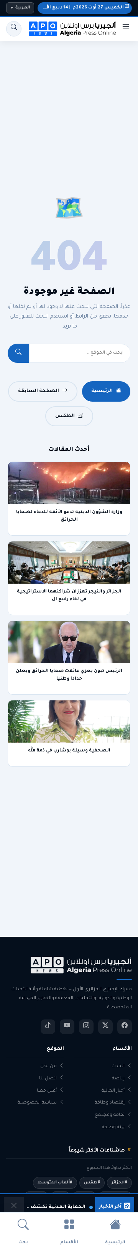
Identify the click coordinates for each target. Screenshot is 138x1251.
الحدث (118, 1066)
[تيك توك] (48, 1026)
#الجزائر (119, 1182)
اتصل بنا (48, 1078)
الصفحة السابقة (38, 391)
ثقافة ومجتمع (110, 1115)
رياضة (118, 1078)
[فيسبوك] (124, 1026)
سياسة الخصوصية (37, 1102)
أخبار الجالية (113, 1091)
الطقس (65, 416)
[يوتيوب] (67, 1026)
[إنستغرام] (86, 1026)
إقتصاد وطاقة (110, 1102)
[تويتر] (105, 1026)
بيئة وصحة (113, 1127)
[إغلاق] (14, 1207)
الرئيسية (102, 391)
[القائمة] (126, 29)
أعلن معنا (47, 1091)
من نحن (48, 1066)
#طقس (92, 1182)
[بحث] (13, 28)
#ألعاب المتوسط (55, 1182)
